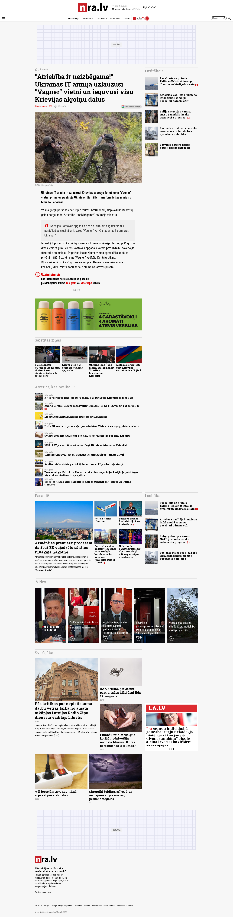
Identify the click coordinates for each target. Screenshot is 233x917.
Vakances (121, 906)
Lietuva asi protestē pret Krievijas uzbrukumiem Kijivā (128, 367)
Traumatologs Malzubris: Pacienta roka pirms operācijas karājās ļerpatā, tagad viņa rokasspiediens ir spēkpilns (91, 473)
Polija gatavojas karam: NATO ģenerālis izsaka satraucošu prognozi (175, 114)
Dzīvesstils (87, 18)
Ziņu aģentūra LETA (43, 106)
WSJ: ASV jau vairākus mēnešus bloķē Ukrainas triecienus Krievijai (85, 445)
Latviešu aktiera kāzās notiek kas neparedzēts (175, 146)
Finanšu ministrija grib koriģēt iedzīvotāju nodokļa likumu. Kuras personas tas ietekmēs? (118, 740)
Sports (126, 18)
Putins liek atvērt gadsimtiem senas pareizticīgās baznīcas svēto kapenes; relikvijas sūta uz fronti (105, 554)
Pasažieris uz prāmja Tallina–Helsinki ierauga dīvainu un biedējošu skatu (177, 81)
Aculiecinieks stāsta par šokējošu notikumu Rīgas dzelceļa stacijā (83, 464)
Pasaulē (44, 69)
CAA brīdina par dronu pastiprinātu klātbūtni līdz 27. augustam (120, 692)
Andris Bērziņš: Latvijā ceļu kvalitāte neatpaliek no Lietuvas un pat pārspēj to (91, 405)
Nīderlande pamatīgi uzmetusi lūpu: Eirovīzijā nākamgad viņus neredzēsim (130, 552)
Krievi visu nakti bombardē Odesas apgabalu (73, 367)
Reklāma (47, 906)
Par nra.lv (38, 906)
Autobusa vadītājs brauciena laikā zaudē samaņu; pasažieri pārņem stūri (178, 98)
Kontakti (129, 906)
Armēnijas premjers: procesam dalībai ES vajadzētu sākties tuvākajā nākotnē (63, 547)
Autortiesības (97, 906)
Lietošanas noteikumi (82, 906)
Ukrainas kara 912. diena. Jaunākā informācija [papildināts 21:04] (84, 454)
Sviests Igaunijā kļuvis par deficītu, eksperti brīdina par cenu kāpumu (87, 435)
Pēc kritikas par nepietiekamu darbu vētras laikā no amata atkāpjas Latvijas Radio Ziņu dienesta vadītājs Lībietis (63, 710)
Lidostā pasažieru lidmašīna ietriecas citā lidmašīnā (75, 416)
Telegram (71, 283)
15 (189, 118)
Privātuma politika (65, 906)
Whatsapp (86, 283)
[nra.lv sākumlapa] (93, 7)
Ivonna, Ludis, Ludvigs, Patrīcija (125, 9)
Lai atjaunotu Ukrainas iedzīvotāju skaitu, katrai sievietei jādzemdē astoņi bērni (47, 370)
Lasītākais (154, 70)
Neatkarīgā (73, 18)
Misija (54, 906)
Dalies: (76, 290)
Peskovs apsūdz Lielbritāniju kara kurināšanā (129, 521)
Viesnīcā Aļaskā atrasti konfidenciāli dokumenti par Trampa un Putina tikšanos (87, 483)
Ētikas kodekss (110, 906)
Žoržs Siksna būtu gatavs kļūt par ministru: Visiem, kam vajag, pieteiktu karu (91, 426)
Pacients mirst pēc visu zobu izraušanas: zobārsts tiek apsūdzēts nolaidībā (178, 131)
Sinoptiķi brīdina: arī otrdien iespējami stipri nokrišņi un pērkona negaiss (110, 795)
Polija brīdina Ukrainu (102, 520)
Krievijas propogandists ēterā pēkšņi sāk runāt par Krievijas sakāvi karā (88, 397)
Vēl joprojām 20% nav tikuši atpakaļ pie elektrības (56, 793)
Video (41, 581)
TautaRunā (102, 18)
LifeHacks (115, 18)
